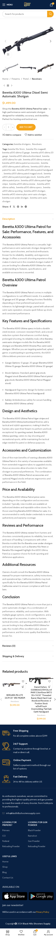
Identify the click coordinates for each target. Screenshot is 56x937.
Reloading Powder (11, 846)
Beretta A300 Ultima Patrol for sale (29, 108)
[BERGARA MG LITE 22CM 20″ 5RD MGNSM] (14, 685)
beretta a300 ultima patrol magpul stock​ (23, 173)
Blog (4, 872)
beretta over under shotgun (15, 197)
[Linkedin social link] (22, 207)
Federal (5, 841)
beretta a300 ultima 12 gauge (16, 152)
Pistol (26, 78)
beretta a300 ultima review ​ (22, 184)
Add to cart (26, 127)
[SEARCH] (50, 14)
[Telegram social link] (26, 207)
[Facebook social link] (10, 207)
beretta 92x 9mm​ (16, 149)
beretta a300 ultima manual (36, 159)
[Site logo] (28, 4)
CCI (4, 835)
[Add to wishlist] (23, 681)
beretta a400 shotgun (34, 191)
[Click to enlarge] (8, 54)
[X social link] (14, 207)
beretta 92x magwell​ (36, 149)
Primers (6, 830)
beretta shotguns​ (22, 144)
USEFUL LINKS (9, 856)
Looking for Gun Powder (37, 823)
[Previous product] (4, 86)
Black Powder (34, 830)
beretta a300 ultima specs (29, 187)
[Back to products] (8, 86)
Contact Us (7, 877)
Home (5, 78)
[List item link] (28, 813)
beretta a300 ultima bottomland (25, 156)
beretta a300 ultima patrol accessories (21, 163)
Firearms (16, 78)
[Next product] (12, 86)
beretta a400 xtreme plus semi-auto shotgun (24, 194)
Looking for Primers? (9, 823)
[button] (5, 41)
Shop (5, 866)
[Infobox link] (28, 733)
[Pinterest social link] (18, 207)
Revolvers (37, 78)
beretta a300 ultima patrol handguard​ (35, 170)
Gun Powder (34, 841)
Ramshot (32, 835)
